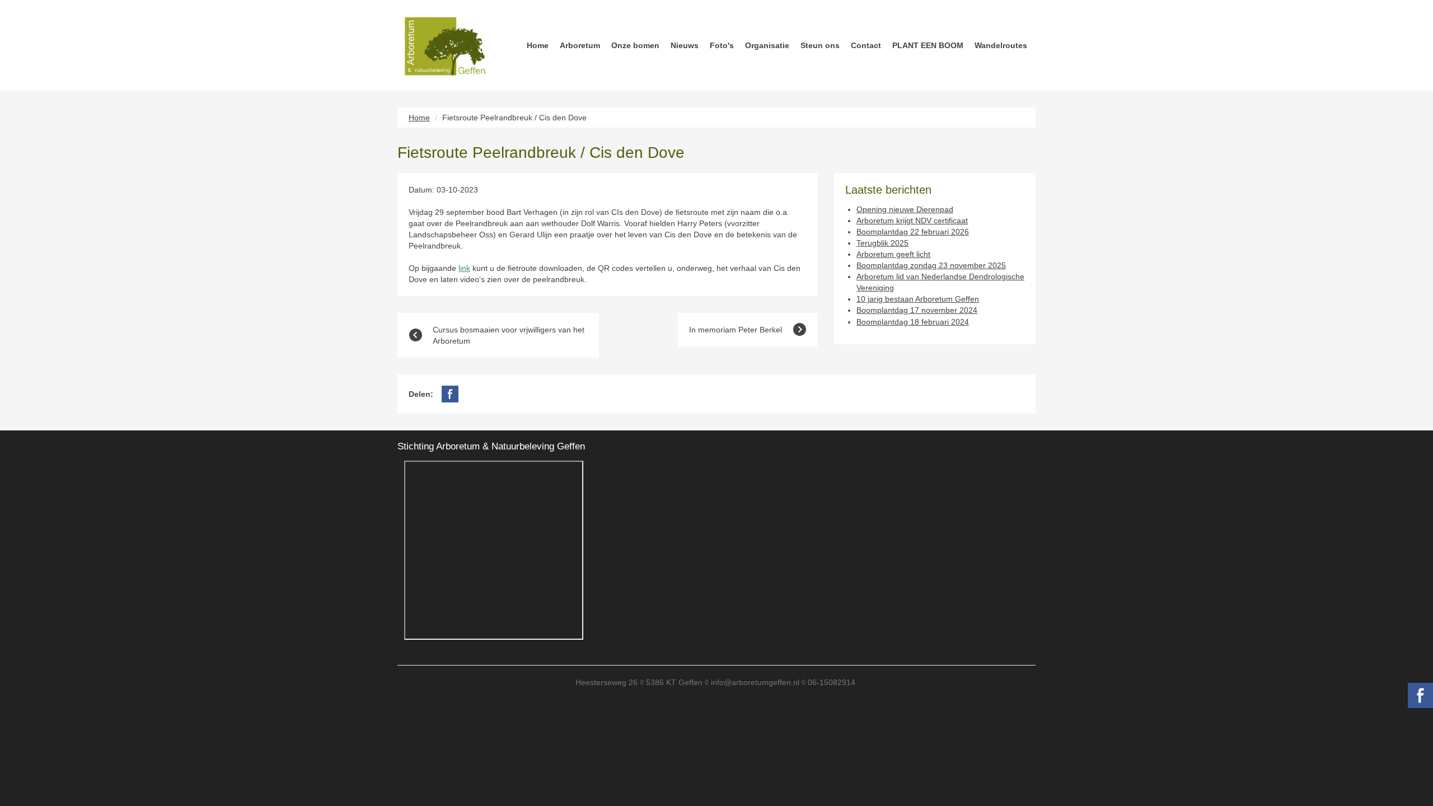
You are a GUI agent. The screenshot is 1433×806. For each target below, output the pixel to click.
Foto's (722, 45)
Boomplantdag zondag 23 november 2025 (931, 265)
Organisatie (767, 45)
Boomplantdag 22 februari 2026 (912, 231)
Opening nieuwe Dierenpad (904, 209)
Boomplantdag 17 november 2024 (916, 310)
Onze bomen (635, 45)
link (464, 268)
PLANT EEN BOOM (927, 45)
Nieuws (685, 45)
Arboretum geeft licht (893, 254)
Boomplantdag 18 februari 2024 (912, 321)
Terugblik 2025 (882, 242)
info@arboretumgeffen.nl (755, 682)
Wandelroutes (1001, 45)
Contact (866, 45)
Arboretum (580, 45)
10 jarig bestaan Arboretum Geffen (917, 298)
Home (538, 45)
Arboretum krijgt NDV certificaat (912, 220)
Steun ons (820, 45)
